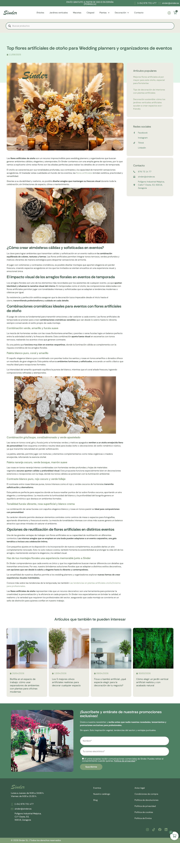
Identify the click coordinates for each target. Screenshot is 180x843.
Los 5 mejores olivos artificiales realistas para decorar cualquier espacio (66, 682)
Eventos (97, 788)
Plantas (103, 12)
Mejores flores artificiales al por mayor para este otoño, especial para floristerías (149, 80)
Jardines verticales (58, 12)
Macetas (77, 12)
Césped (90, 12)
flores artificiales (84, 173)
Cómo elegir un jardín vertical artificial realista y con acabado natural (152, 682)
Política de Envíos (143, 818)
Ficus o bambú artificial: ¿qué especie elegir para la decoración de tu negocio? (110, 682)
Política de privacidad (124, 760)
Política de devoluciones (146, 800)
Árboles (40, 12)
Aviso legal (140, 788)
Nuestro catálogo (101, 794)
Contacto (138, 12)
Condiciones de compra (146, 794)
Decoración (120, 12)
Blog (95, 800)
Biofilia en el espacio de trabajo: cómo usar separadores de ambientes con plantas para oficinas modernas (24, 685)
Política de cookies (144, 812)
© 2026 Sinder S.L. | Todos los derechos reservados (36, 840)
